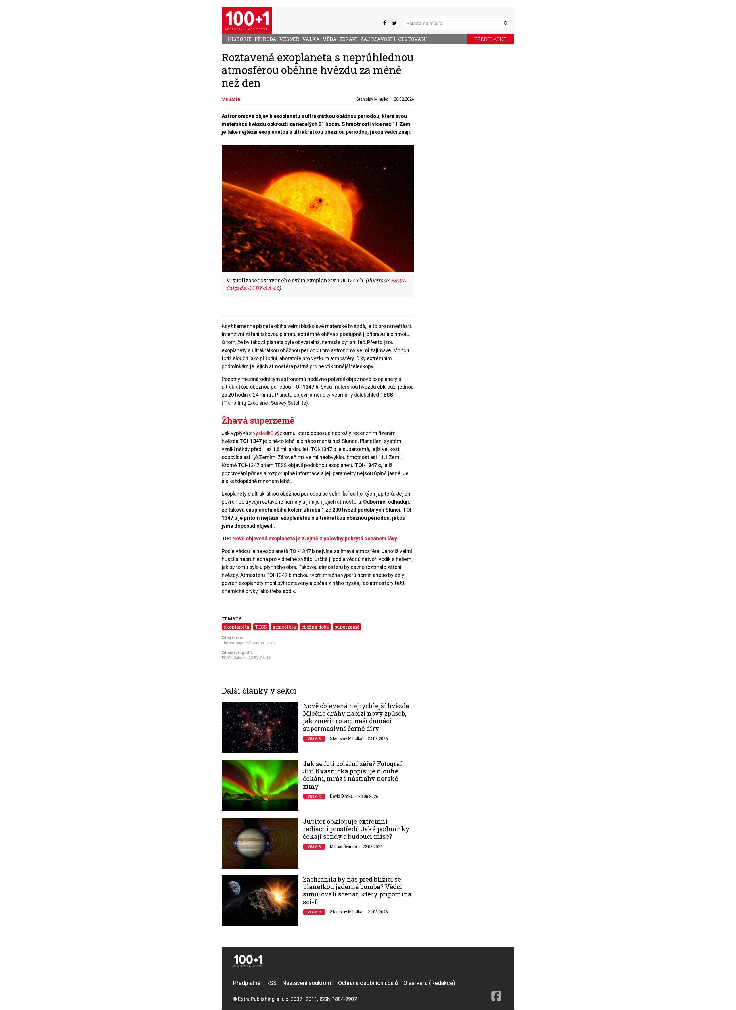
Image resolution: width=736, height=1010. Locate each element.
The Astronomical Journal (243, 642)
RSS (271, 983)
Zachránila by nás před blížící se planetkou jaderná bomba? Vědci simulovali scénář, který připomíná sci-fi (357, 890)
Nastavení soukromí (307, 983)
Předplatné (490, 39)
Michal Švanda (343, 846)
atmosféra (284, 627)
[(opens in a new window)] (384, 23)
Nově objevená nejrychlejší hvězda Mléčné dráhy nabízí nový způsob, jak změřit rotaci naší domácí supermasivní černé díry (356, 717)
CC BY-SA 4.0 (259, 657)
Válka (311, 39)
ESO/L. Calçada (234, 657)
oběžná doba (315, 627)
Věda (329, 39)
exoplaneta (236, 627)
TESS (261, 627)
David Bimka (341, 796)
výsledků (263, 433)
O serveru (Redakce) (429, 983)
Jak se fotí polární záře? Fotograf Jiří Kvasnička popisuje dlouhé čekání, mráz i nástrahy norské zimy (352, 775)
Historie (240, 39)
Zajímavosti (378, 39)
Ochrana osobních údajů (368, 983)
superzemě (347, 627)
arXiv (271, 642)
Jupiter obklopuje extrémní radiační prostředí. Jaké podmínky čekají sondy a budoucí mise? (356, 829)
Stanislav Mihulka (372, 99)
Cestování (412, 39)
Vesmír (289, 39)
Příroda (265, 39)
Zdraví (348, 39)
